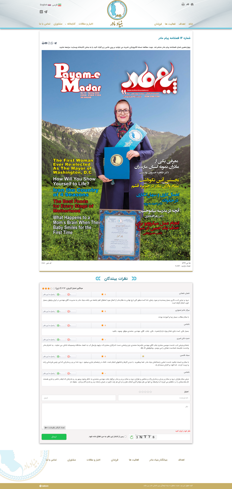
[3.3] (43, 288)
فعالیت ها (134, 460)
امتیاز (186, 391)
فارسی (54, 5)
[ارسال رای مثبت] (61, 294)
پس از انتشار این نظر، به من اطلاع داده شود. (106, 436)
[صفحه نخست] (192, 4)
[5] (150, 392)
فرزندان (114, 460)
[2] (142, 392)
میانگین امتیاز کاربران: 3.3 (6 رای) (69, 288)
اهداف (181, 460)
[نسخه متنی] (43, 43)
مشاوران (71, 460)
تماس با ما (51, 460)
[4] (148, 392)
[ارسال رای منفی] (71, 294)
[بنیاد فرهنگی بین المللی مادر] (116, 14)
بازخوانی (131, 436)
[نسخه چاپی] (183, 4)
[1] (140, 392)
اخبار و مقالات (93, 460)
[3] (145, 392)
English (43, 5)
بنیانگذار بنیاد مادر (158, 460)
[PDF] (49, 43)
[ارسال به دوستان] (187, 4)
